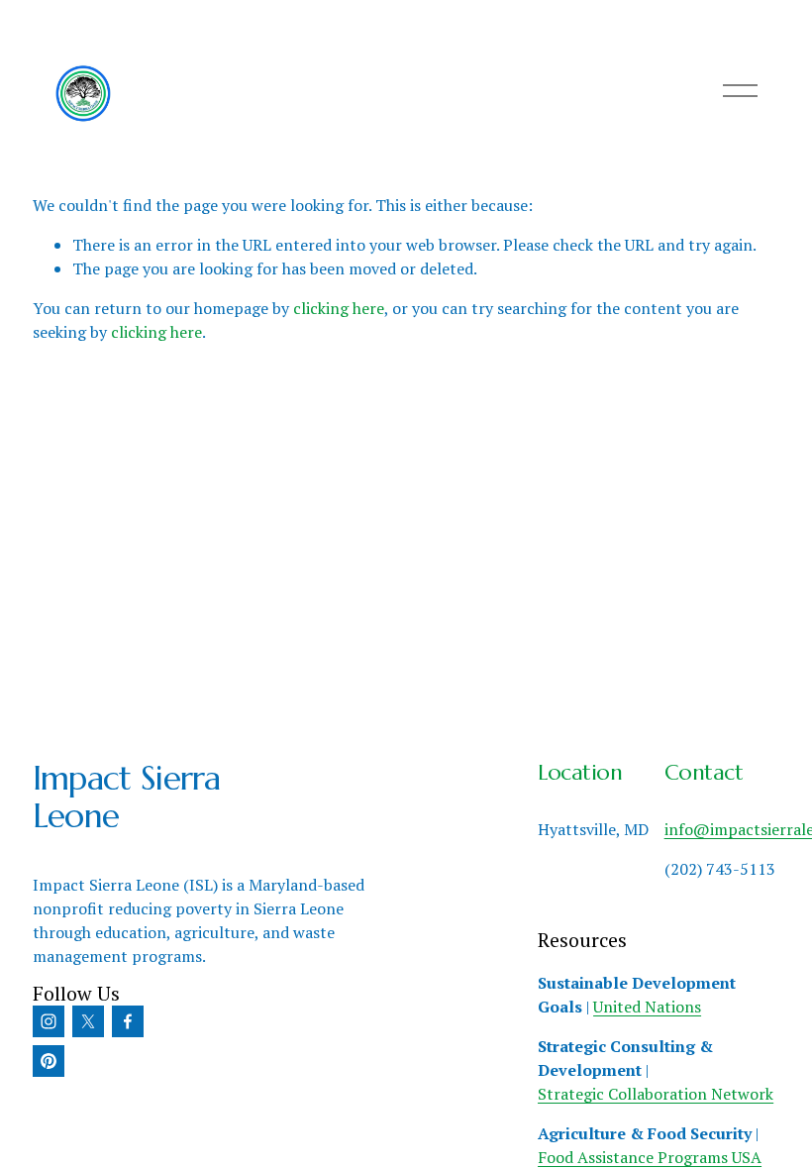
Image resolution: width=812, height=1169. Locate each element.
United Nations (647, 1006)
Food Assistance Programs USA (649, 1157)
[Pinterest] (48, 1061)
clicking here (338, 308)
